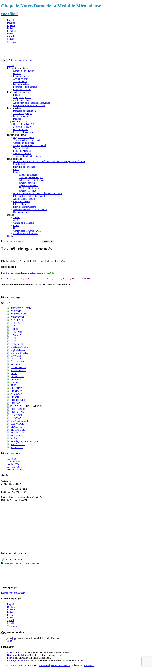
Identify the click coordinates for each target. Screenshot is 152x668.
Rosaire (16, 172)
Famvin (10, 657)
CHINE (14, 341)
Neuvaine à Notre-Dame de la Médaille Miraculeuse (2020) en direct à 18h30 (49, 161)
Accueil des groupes (22, 113)
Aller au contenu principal (21, 60)
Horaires (17, 73)
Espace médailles (21, 76)
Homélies (17, 228)
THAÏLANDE (18, 444)
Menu (4, 60)
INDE (14, 373)
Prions (16, 169)
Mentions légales (47, 665)
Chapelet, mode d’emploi (31, 177)
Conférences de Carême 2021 (27, 230)
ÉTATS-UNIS (17, 361)
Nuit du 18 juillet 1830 (23, 124)
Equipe (16, 95)
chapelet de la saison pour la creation (30, 209)
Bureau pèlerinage (21, 84)
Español (11, 25)
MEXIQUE (16, 391)
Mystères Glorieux (27, 191)
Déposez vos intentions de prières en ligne (21, 563)
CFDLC (11, 652)
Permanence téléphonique (25, 87)
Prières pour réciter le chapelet (33, 180)
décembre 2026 (14, 469)
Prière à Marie (19, 204)
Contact (10, 236)
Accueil (10, 65)
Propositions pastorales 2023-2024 (29, 105)
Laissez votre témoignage (13, 593)
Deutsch (11, 22)
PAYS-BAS (16, 394)
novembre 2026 (14, 467)
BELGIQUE (17, 323)
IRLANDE (16, 379)
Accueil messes (20, 81)
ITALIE (14, 382)
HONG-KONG (18, 370)
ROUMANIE (17, 418)
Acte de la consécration (24, 198)
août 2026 (11, 459)
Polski (10, 33)
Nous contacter (63, 665)
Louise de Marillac (22, 151)
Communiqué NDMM (23, 71)
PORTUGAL (17, 412)
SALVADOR (17, 424)
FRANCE (15, 364)
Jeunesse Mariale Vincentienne (27, 156)
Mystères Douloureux (29, 188)
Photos (16, 225)
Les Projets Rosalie (16, 660)
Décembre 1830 (20, 129)
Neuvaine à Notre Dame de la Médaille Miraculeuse (37, 193)
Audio (16, 220)
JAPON (14, 385)
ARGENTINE (18, 317)
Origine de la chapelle (23, 137)
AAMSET (89, 665)
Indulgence (18, 119)
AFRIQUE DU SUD (21, 308)
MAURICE (16, 388)
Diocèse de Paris (15, 655)
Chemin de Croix (21, 212)
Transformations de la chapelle (27, 140)
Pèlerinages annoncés (23, 116)
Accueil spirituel (20, 79)
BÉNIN (14, 326)
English (10, 20)
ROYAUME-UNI (19, 421)
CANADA (16, 335)
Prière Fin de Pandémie (24, 167)
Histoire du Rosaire (28, 175)
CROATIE (16, 355)
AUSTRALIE (17, 320)
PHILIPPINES (18, 400)
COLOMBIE (17, 344)
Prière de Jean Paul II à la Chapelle (29, 196)
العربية (10, 36)
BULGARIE (17, 332)
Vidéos (16, 217)
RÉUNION (16, 415)
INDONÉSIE (17, 376)
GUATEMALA (18, 367)
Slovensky (12, 42)
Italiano (10, 28)
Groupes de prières (22, 97)
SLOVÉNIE (17, 435)
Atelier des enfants (21, 100)
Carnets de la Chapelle (23, 222)
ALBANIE (16, 311)
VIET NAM (17, 447)
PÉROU (15, 397)
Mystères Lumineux (28, 185)
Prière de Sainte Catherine (25, 206)
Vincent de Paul (20, 148)
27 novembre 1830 (22, 127)
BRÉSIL (15, 329)
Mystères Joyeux (27, 183)
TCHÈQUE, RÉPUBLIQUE (25, 441)
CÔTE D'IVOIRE (19, 352)
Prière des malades (21, 201)
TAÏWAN (15, 438)
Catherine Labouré (22, 153)
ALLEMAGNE (18, 314)
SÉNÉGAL (16, 426)
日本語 (10, 39)
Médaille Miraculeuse (23, 132)
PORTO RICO (18, 409)
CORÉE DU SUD (19, 347)
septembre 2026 (14, 461)
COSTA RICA (18, 350)
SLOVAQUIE (17, 432)
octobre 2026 (13, 464)
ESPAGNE (16, 358)
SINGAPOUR (18, 429)
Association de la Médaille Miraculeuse (31, 103)
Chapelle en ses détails (23, 143)
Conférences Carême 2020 (25, 233)
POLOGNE (16, 403)
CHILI (14, 338)
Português (11, 30)
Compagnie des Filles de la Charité (29, 145)
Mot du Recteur (20, 164)
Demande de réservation (24, 111)
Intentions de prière (22, 89)
